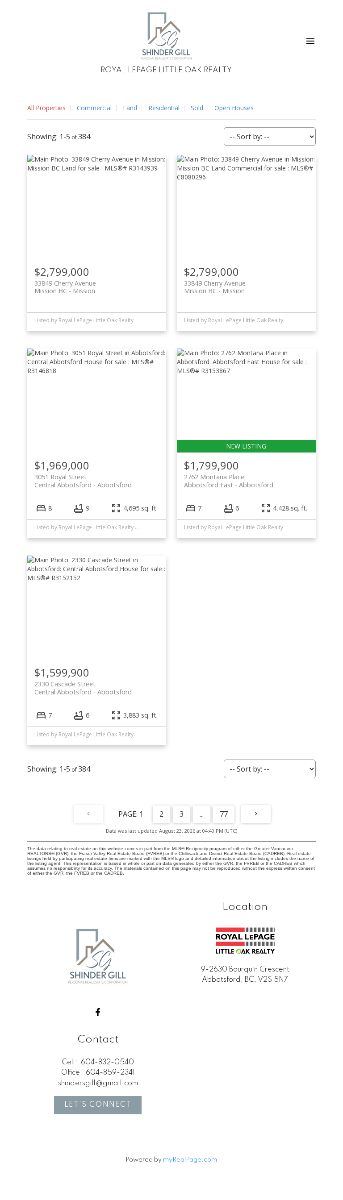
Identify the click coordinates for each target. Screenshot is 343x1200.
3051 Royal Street (83, 481)
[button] (98, 1012)
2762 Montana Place (228, 481)
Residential (164, 108)
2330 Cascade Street (83, 688)
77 (224, 814)
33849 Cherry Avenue (65, 287)
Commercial (94, 108)
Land (130, 108)
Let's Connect (98, 1105)
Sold (197, 108)
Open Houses (234, 108)
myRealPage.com (190, 1160)
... (202, 814)
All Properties (46, 108)
